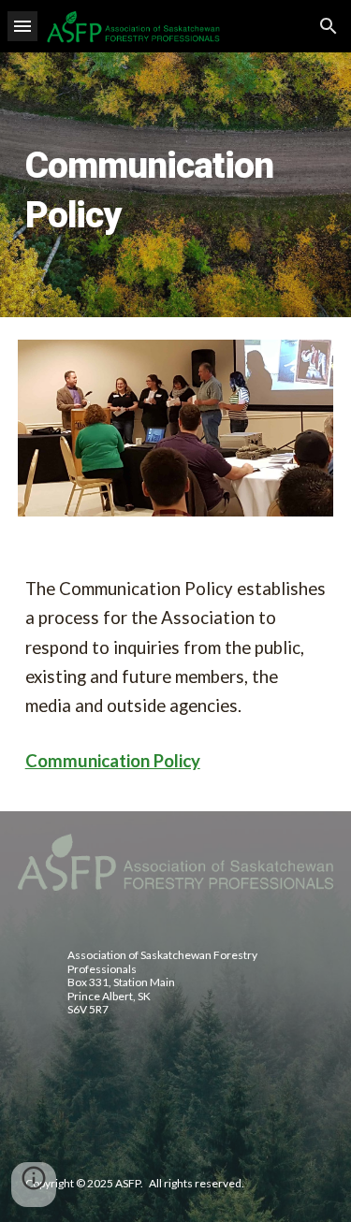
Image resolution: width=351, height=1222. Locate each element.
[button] (22, 25)
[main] (176, 184)
